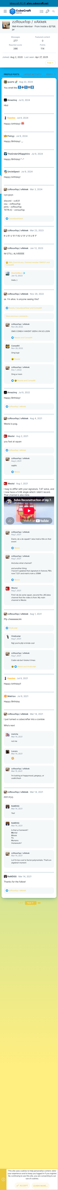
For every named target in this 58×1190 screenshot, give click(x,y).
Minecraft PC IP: (29, 3)
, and (25, 308)
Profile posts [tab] (11, 74)
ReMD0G (15, 806)
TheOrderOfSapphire (18, 153)
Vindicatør (16, 636)
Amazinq (12, 100)
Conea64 (15, 346)
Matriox (11, 696)
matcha (14, 734)
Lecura (14, 751)
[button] (5, 11)
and (23, 337)
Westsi (11, 436)
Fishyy (10, 136)
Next (29, 903)
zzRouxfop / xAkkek (17, 189)
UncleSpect (13, 171)
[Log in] (47, 11)
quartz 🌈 (12, 81)
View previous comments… (17, 316)
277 (15, 40)
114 (42, 48)
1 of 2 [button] (20, 903)
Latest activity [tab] (33, 74)
